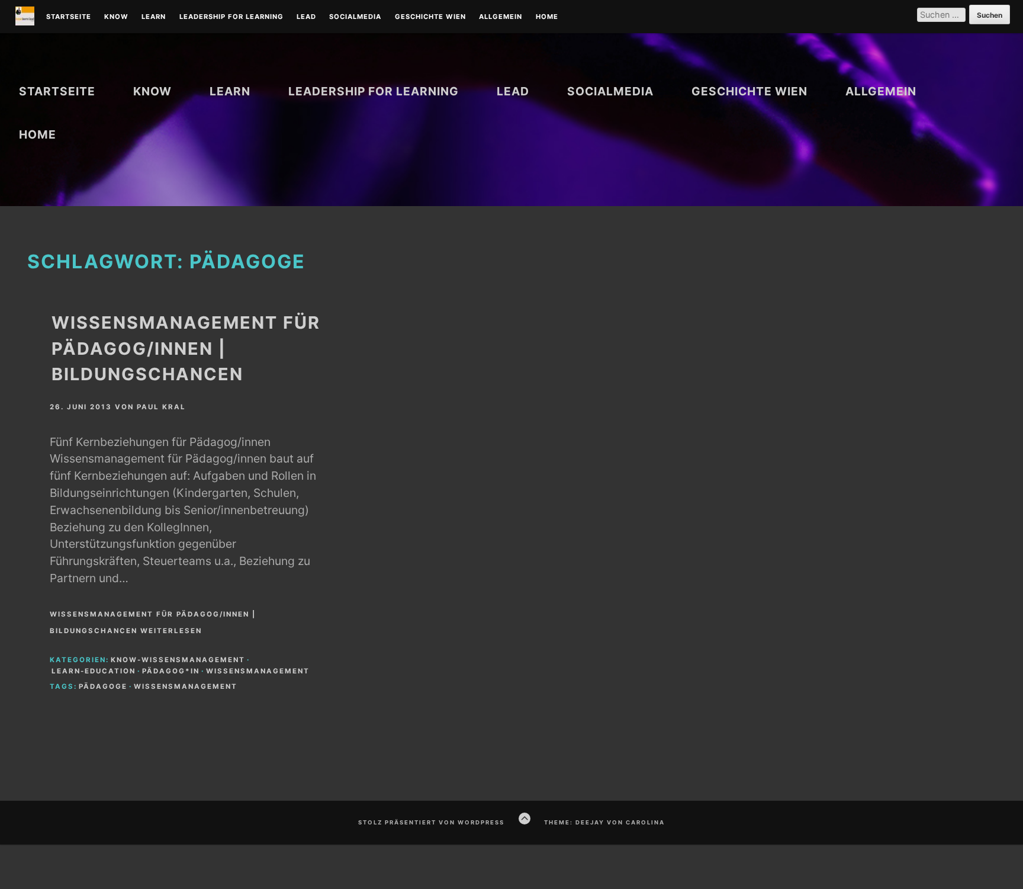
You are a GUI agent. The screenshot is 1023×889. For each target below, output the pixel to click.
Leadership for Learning (231, 17)
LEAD (306, 17)
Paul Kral (161, 407)
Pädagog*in (171, 671)
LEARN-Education (94, 671)
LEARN (153, 17)
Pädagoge (103, 686)
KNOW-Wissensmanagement (178, 660)
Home (547, 17)
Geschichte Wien (430, 17)
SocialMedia (355, 17)
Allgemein (500, 17)
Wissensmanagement (258, 671)
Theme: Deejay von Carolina (604, 822)
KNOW (116, 17)
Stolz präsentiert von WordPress (431, 822)
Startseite (68, 17)
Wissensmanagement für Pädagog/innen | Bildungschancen (186, 348)
